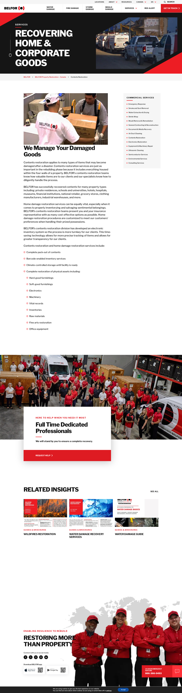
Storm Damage (90, 8)
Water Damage (51, 8)
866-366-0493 (153, 673)
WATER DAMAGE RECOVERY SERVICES (86, 535)
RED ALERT (150, 8)
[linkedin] (46, 657)
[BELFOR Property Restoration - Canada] (14, 8)
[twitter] (31, 657)
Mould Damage (109, 8)
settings (109, 691)
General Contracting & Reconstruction (143, 125)
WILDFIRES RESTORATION (40, 534)
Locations (99, 2)
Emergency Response (137, 104)
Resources (127, 2)
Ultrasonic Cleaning (136, 150)
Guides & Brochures (35, 530)
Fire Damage (72, 8)
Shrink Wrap (133, 117)
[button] (169, 2)
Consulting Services (136, 163)
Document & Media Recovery (140, 129)
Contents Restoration (136, 138)
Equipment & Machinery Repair (140, 146)
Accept (123, 690)
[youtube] (41, 657)
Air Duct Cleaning (135, 134)
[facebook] (25, 657)
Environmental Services (137, 159)
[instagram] (36, 657)
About (111, 2)
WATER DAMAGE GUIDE (129, 534)
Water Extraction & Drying (138, 112)
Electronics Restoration (137, 142)
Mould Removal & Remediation (140, 121)
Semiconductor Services (138, 155)
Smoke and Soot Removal (138, 108)
